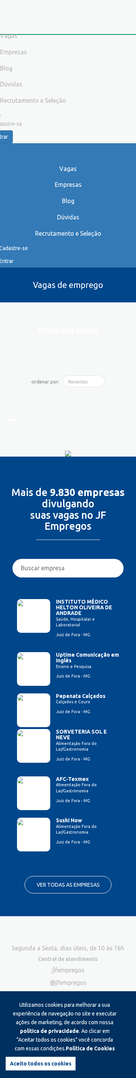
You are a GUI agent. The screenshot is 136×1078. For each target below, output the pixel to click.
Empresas (68, 184)
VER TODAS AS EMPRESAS (68, 885)
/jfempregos (68, 970)
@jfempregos (68, 982)
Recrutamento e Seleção (68, 233)
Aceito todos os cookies (40, 1064)
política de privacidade (49, 1031)
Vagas (68, 168)
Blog (68, 200)
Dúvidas (68, 217)
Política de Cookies (90, 1048)
